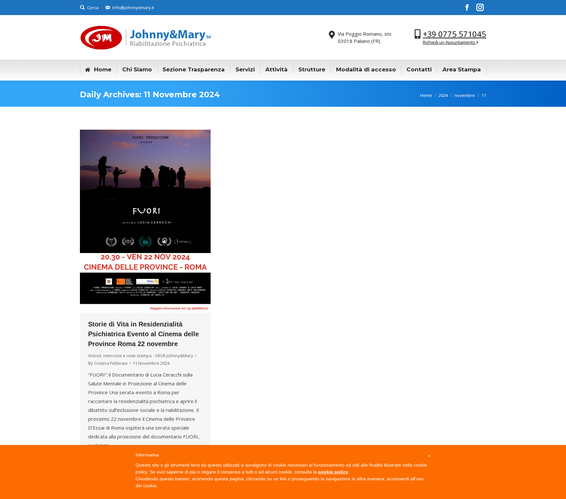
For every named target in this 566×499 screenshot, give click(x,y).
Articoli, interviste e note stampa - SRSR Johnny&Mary (140, 356)
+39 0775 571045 (454, 33)
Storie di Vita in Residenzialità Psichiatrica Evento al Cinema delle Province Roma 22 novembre (143, 334)
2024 (443, 95)
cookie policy (333, 471)
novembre (464, 95)
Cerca (93, 7)
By (108, 363)
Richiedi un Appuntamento (449, 42)
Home (426, 95)
